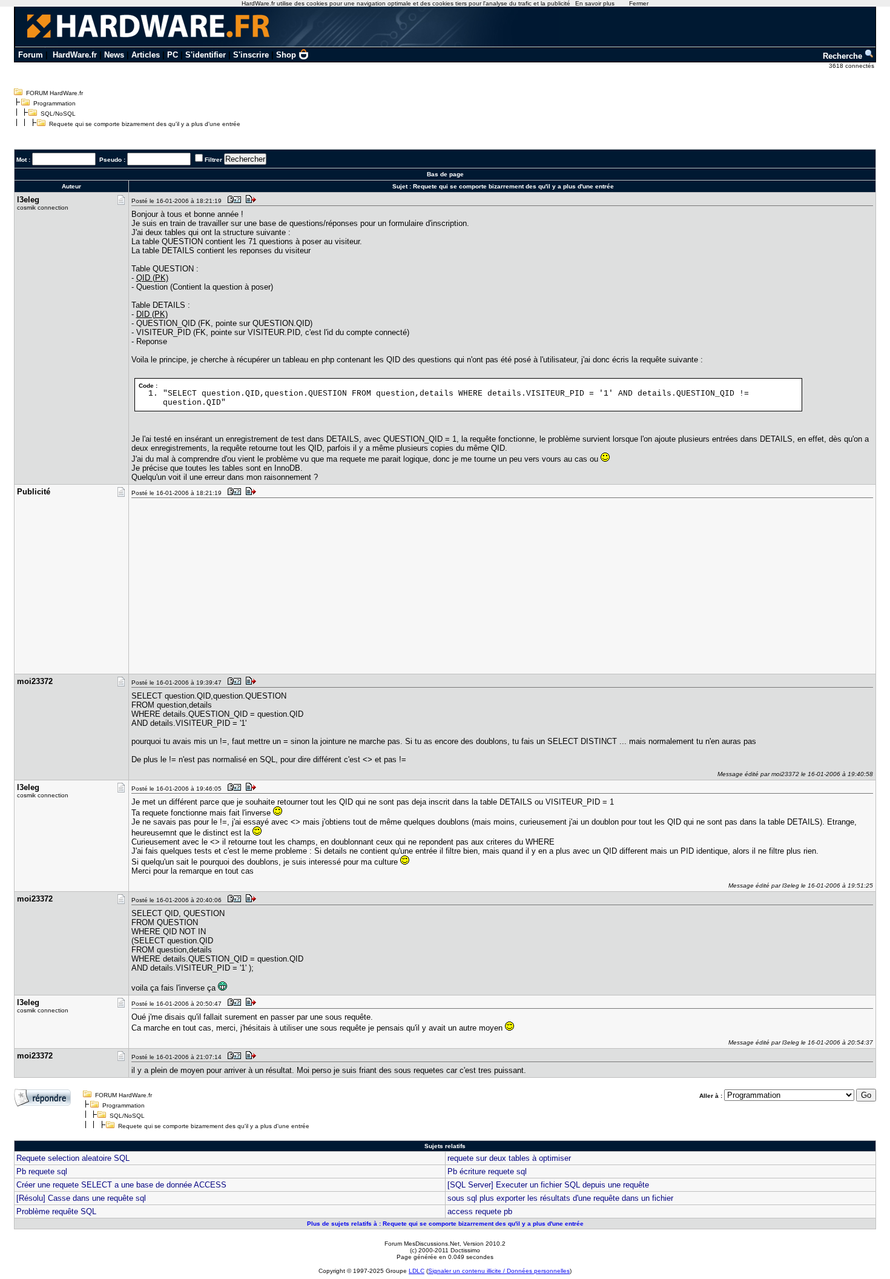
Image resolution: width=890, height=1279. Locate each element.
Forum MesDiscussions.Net (422, 1243)
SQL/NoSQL (58, 113)
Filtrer (213, 159)
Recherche (844, 56)
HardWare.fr (75, 54)
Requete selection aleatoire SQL (73, 1158)
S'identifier (205, 54)
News (114, 54)
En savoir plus (595, 3)
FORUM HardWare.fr (54, 93)
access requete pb (479, 1211)
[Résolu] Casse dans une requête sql (81, 1198)
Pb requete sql (41, 1171)
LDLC (416, 1270)
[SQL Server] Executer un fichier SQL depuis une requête (548, 1184)
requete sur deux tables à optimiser (509, 1158)
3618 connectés (852, 65)
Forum (30, 54)
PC (172, 54)
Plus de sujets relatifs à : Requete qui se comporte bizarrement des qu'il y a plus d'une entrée (445, 1223)
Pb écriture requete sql (487, 1171)
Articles (145, 54)
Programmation (54, 103)
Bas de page (445, 174)
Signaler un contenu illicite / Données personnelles (499, 1270)
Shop (286, 54)
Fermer (638, 3)
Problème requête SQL (56, 1211)
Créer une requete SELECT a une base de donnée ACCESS (121, 1184)
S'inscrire (251, 54)
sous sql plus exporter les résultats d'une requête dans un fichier (560, 1198)
